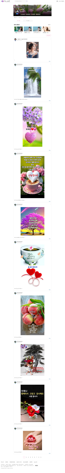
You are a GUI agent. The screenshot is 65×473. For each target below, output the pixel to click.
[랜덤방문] (49, 6)
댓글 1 (50, 61)
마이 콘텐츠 (27, 20)
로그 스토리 (18, 20)
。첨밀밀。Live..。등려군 (18, 32)
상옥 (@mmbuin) (19, 64)
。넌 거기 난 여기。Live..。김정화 (37, 32)
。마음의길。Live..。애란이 (46, 32)
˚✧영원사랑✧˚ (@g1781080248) (22, 39)
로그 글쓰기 (48, 35)
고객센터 (36, 465)
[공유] (47, 6)
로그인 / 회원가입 (61, 1)
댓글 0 (50, 100)
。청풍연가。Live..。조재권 (28, 32)
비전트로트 (24, 17)
